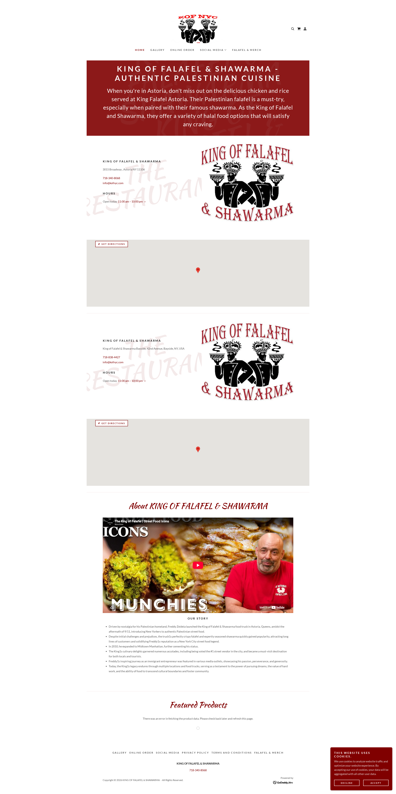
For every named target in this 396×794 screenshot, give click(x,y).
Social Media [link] (167, 752)
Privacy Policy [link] (195, 752)
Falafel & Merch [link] (246, 49)
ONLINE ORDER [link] (182, 49)
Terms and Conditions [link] (231, 752)
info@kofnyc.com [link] (113, 183)
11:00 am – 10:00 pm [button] (130, 201)
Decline (347, 783)
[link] (198, 28)
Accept (375, 783)
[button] (305, 29)
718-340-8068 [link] (111, 178)
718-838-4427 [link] (111, 357)
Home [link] (140, 49)
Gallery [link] (157, 49)
